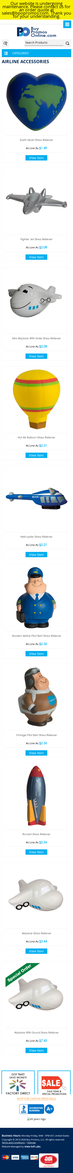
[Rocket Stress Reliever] (36, 796)
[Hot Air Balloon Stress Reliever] (36, 399)
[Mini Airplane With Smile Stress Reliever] (36, 300)
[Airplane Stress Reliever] (36, 895)
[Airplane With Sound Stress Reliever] (36, 994)
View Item (36, 158)
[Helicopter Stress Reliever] (36, 498)
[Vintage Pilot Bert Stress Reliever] (36, 697)
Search (67, 43)
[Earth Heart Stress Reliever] (36, 102)
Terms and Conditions (13, 1142)
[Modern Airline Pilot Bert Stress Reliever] (36, 597)
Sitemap (31, 1142)
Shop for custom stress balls (36, 1098)
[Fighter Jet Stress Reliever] (36, 201)
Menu (67, 24)
